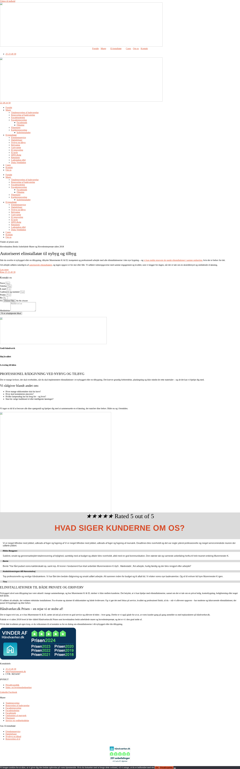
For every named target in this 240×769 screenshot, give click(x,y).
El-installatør (116, 48)
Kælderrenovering (19, 130)
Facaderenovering (19, 120)
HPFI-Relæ (16, 155)
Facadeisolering (18, 117)
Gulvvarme (16, 147)
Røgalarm (15, 157)
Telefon (3, 286)
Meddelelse (5, 310)
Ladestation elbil (18, 160)
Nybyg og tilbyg (18, 142)
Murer (103, 48)
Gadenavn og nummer (10, 292)
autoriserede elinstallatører (40, 265)
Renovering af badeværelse (23, 115)
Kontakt (144, 48)
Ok (157, 768)
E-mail (3, 289)
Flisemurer (15, 127)
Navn (2, 283)
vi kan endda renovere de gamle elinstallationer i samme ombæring (173, 260)
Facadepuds (22, 122)
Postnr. (3, 295)
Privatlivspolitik (166, 768)
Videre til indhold (7, 1)
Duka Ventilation (18, 162)
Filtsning (20, 125)
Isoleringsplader (24, 132)
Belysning (15, 145)
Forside (95, 48)
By (1, 297)
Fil (1, 300)
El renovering (17, 150)
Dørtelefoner (16, 140)
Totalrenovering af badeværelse (25, 112)
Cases (128, 48)
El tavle (14, 152)
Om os (136, 48)
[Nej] (175, 768)
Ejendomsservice (18, 137)
